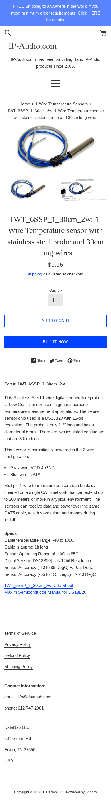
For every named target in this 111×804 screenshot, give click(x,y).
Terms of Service (20, 633)
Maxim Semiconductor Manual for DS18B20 (45, 592)
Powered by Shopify (81, 792)
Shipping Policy (18, 666)
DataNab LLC (53, 792)
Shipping (34, 274)
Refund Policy (17, 655)
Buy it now (55, 342)
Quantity (55, 290)
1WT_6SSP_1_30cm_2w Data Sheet (38, 585)
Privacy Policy (17, 644)
